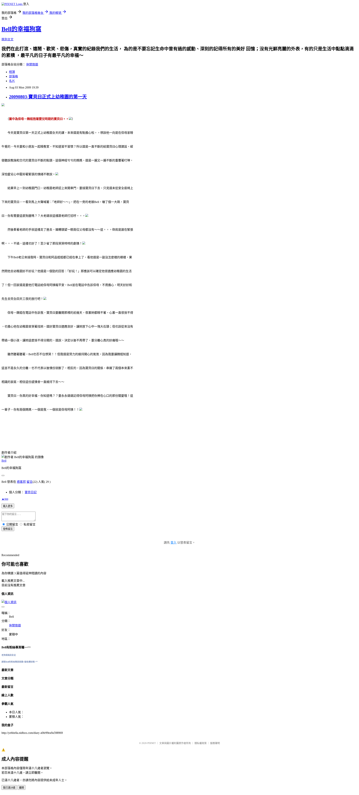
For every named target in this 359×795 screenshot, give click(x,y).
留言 (30, 481)
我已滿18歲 (9, 787)
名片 (12, 80)
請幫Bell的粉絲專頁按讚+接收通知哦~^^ (19, 662)
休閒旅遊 (32, 64)
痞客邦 (21, 481)
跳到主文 (7, 39)
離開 (21, 787)
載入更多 (8, 506)
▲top (4, 498)
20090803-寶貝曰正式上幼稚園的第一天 (48, 96)
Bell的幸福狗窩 (21, 29)
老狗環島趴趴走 (8, 655)
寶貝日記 (31, 492)
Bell (3, 460)
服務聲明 (215, 743)
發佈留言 (8, 529)
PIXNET (151, 743)
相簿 (12, 72)
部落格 (13, 76)
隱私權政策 (200, 743)
